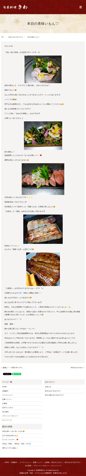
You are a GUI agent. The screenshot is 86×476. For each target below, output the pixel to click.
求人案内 (5, 412)
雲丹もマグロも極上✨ (10, 448)
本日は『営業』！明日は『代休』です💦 (16, 444)
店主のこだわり (7, 407)
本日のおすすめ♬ (77, 367)
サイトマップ (7, 420)
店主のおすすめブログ (15, 37)
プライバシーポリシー (10, 416)
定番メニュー (7, 399)
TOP (2, 37)
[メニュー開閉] (81, 7)
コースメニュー (7, 395)
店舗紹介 (5, 391)
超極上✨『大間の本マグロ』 (13, 367)
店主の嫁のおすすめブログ (54, 395)
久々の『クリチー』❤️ (10, 439)
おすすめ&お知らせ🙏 (10, 435)
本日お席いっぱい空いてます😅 (13, 431)
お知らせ (48, 387)
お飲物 (4, 403)
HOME (4, 387)
